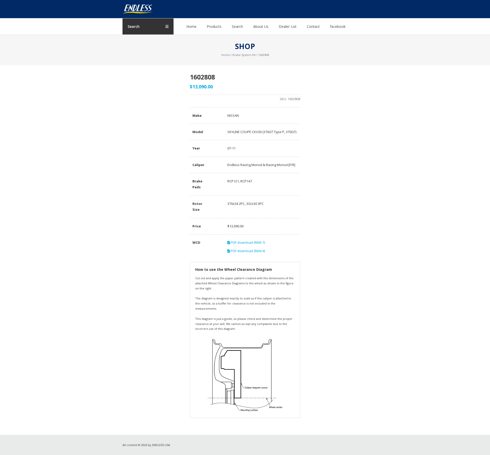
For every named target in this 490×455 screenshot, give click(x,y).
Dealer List (288, 26)
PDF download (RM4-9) (247, 251)
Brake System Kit (244, 55)
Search (237, 26)
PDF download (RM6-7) (247, 242)
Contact (313, 26)
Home (191, 26)
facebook (338, 26)
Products (214, 26)
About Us (260, 26)
